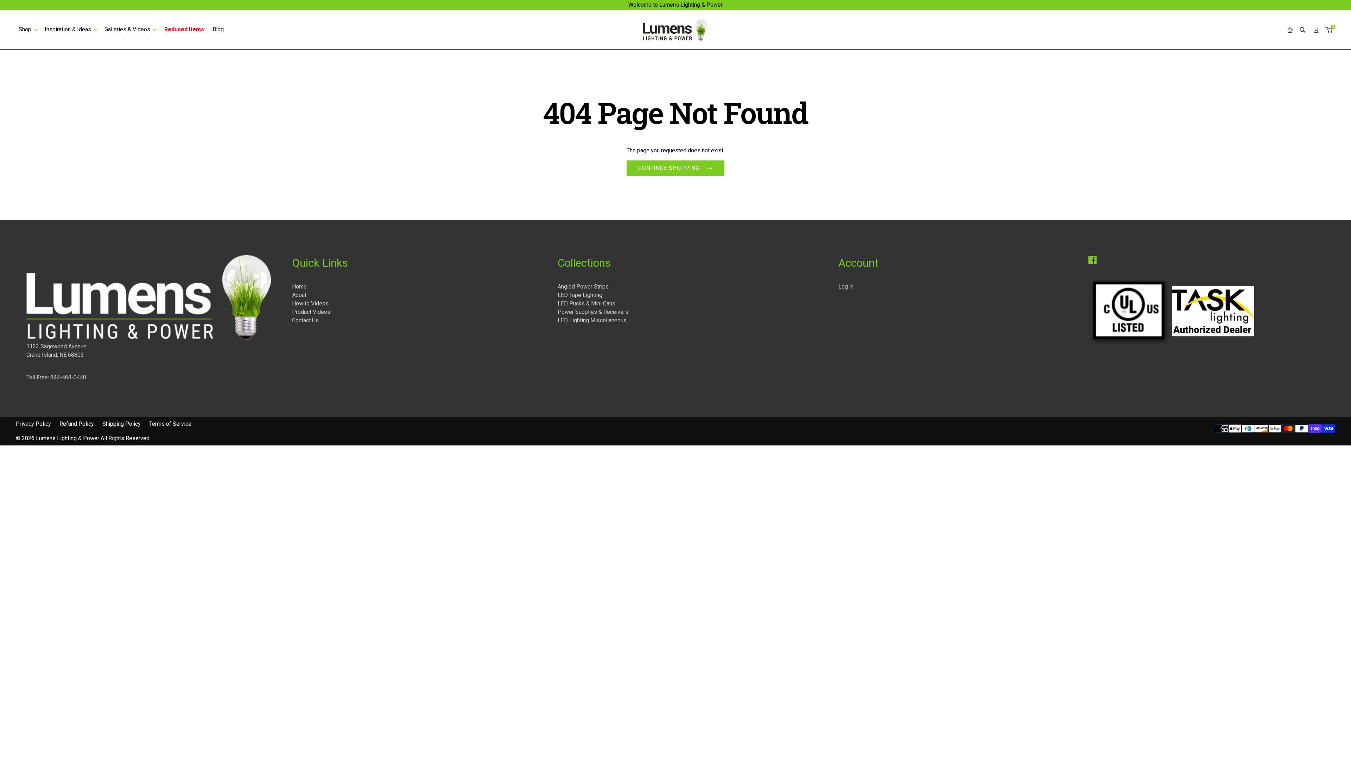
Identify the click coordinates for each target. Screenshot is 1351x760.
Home (299, 286)
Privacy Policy (33, 423)
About (299, 295)
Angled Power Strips (583, 286)
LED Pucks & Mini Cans (586, 303)
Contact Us (305, 320)
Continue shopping (668, 168)
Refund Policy (76, 423)
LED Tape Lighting (580, 295)
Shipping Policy (121, 423)
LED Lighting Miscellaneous (592, 320)
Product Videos (311, 312)
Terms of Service (170, 423)
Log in (846, 286)
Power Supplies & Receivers (593, 312)
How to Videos (310, 303)
